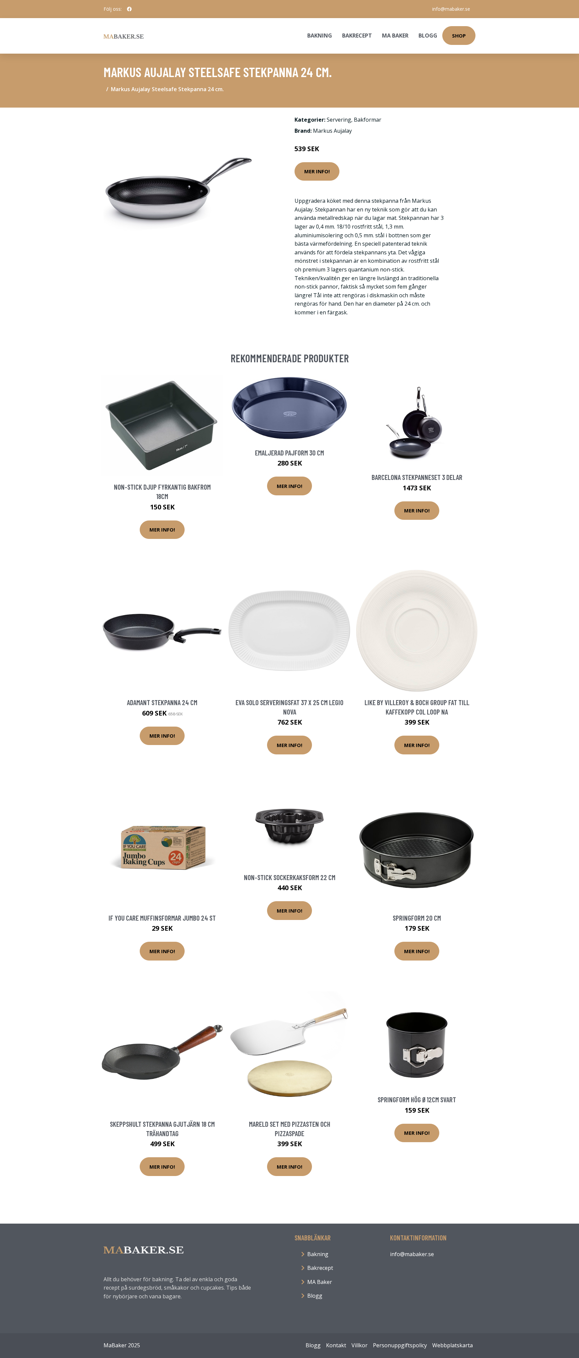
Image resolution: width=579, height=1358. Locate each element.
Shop (459, 35)
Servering (339, 119)
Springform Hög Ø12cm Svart (417, 1099)
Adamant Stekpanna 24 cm (162, 702)
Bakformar (367, 119)
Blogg (428, 35)
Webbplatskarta (452, 1345)
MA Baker (395, 35)
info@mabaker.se (451, 9)
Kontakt (336, 1345)
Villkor (359, 1345)
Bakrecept (357, 35)
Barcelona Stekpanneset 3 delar (417, 477)
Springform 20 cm (417, 918)
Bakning (319, 35)
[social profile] (129, 9)
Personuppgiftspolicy (400, 1345)
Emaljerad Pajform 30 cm (289, 452)
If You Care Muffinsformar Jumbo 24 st (162, 918)
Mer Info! (317, 171)
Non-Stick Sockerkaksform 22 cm (289, 877)
